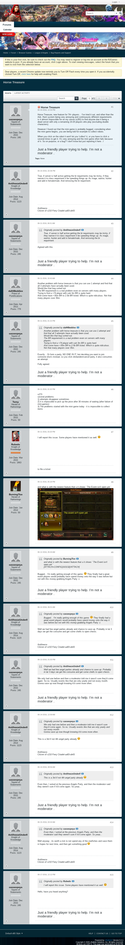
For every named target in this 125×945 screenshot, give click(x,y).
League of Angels (41, 53)
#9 (112, 552)
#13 (111, 767)
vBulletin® (109, 940)
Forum (13, 53)
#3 (112, 223)
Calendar (7, 30)
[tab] (8, 93)
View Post (82, 230)
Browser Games (25, 53)
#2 (112, 171)
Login (115, 2)
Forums (7, 24)
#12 (111, 715)
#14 (111, 822)
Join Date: (13, 132)
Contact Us (102, 933)
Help (91, 933)
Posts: (14, 137)
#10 (111, 607)
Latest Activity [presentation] (22, 93)
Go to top (116, 933)
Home (5, 53)
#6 (112, 389)
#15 (111, 875)
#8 (112, 482)
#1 (112, 107)
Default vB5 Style (13, 933)
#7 (112, 432)
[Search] (120, 13)
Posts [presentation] (8, 93)
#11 (111, 660)
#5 (112, 321)
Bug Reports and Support (61, 53)
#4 (112, 278)
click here (26, 74)
